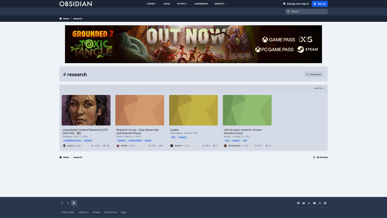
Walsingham (176, 133)
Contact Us (83, 212)
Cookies (96, 212)
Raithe (119, 136)
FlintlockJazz (234, 145)
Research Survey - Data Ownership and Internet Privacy (137, 131)
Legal (123, 212)
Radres (227, 136)
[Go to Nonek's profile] (171, 145)
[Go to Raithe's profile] (117, 145)
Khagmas (67, 136)
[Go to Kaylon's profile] (64, 145)
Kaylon (70, 145)
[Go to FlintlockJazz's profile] (225, 145)
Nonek (178, 145)
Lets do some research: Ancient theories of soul (243, 131)
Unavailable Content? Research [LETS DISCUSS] (85, 131)
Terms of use (110, 212)
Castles (174, 130)
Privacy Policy (67, 212)
